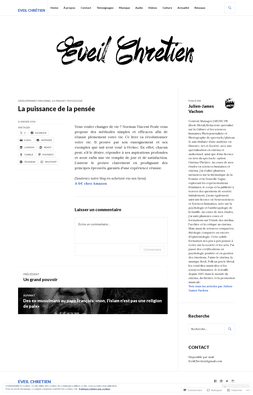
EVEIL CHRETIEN (34, 381)
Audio (139, 7)
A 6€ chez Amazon (91, 183)
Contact (86, 7)
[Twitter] (227, 381)
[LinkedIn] (221, 381)
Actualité (183, 7)
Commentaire (152, 249)
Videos (152, 7)
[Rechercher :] (211, 329)
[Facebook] (215, 381)
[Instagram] (233, 381)
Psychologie (74, 100)
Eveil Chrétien (31, 10)
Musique (124, 7)
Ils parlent (59, 100)
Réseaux (199, 7)
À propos (69, 7)
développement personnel (34, 100)
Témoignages (105, 7)
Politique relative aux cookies (94, 389)
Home (54, 7)
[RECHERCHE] (230, 7)
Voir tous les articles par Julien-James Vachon (210, 288)
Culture (167, 7)
